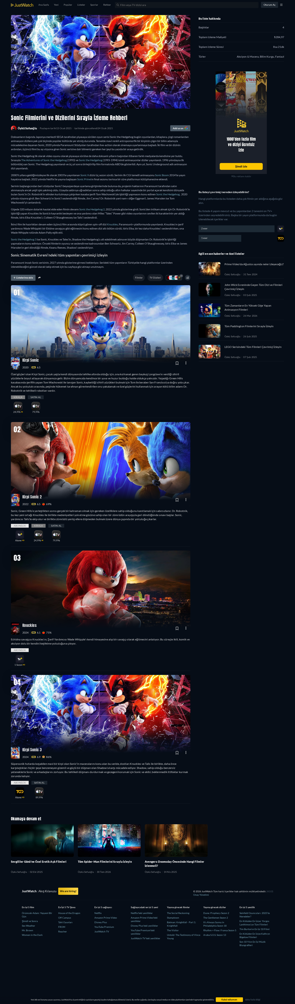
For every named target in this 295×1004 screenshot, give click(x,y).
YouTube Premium (104, 926)
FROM (61, 926)
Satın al (36, 397)
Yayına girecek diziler (214, 907)
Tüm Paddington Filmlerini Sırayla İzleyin (249, 326)
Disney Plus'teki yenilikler (144, 925)
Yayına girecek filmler (178, 907)
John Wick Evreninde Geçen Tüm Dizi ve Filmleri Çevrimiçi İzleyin (253, 286)
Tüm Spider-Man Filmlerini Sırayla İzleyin (105, 861)
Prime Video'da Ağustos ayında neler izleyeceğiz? (254, 264)
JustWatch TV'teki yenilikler (145, 938)
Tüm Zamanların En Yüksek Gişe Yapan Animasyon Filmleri (247, 307)
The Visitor (173, 930)
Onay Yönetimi (201, 894)
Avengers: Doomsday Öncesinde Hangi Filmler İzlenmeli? (174, 863)
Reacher (62, 931)
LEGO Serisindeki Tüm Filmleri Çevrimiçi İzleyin (253, 346)
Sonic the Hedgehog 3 (23, 239)
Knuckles (112, 224)
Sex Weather (28, 925)
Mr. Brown (27, 930)
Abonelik (20, 525)
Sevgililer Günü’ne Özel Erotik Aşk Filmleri (38, 861)
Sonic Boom (162, 175)
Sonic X (84, 175)
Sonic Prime (84, 179)
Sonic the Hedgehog (90, 160)
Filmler (139, 277)
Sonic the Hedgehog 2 (92, 209)
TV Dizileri (155, 277)
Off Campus (64, 917)
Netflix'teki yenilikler (142, 913)
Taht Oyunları (65, 922)
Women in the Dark (32, 934)
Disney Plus (100, 922)
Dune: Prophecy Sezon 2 (216, 913)
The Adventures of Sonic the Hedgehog (44, 160)
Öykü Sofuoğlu (232, 274)
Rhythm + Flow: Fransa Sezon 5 (219, 930)
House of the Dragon (69, 913)
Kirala (18, 397)
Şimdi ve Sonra (30, 921)
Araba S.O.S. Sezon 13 (214, 934)
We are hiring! (68, 891)
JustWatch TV (101, 931)
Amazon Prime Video (105, 917)
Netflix (98, 913)
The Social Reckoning (178, 913)
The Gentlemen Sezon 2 (215, 917)
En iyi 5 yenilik (247, 907)
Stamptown (173, 917)
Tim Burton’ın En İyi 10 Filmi (255, 929)
